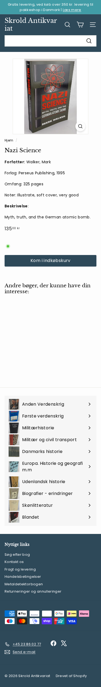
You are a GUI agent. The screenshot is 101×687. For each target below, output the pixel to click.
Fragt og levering (20, 569)
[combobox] (50, 41)
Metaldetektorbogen (24, 584)
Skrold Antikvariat (31, 24)
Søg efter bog (17, 554)
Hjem (9, 140)
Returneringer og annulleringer (33, 591)
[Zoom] (80, 126)
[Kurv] (80, 25)
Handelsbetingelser (23, 576)
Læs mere (72, 9)
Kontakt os (14, 561)
